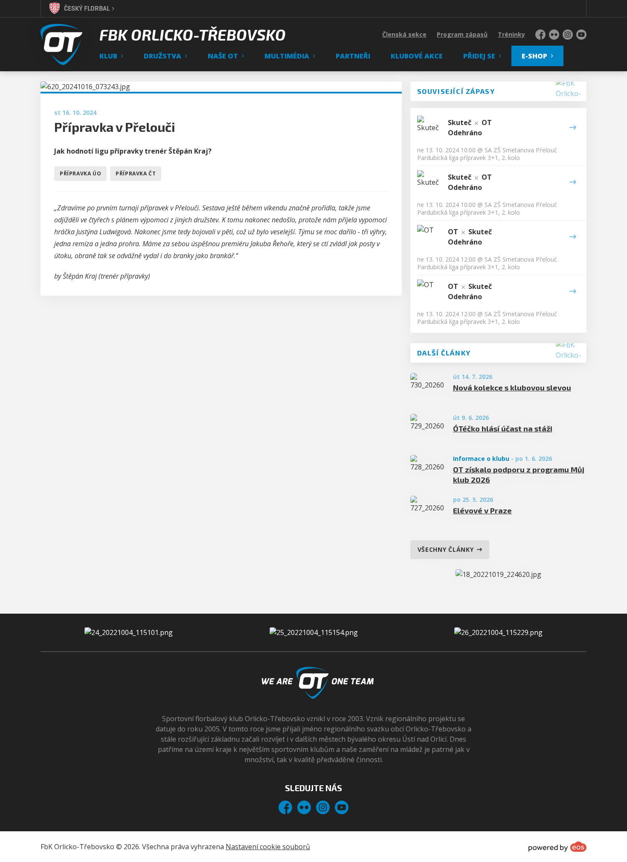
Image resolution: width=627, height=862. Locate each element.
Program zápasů (462, 34)
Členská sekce (404, 34)
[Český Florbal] (314, 632)
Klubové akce (417, 56)
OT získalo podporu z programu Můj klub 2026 (518, 475)
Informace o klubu (481, 458)
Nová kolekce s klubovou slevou (512, 387)
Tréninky (511, 34)
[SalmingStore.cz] (128, 632)
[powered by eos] (557, 847)
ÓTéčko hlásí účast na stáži (502, 428)
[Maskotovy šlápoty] (498, 574)
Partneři (353, 56)
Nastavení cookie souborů (268, 846)
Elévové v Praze (482, 510)
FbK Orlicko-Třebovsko (192, 34)
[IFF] (498, 632)
